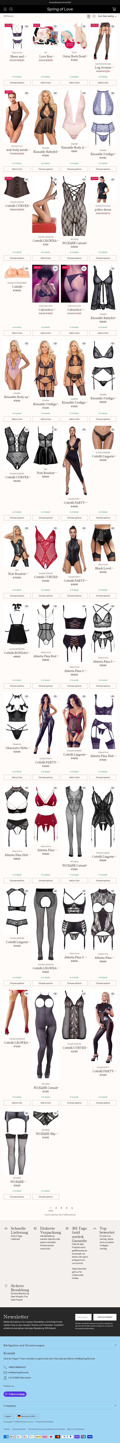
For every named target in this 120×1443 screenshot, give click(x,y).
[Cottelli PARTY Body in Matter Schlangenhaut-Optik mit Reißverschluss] (74, 549)
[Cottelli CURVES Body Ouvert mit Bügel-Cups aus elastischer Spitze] (17, 448)
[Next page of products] (72, 1208)
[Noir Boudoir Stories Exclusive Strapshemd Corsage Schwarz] (17, 545)
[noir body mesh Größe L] (17, 116)
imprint (7, 1429)
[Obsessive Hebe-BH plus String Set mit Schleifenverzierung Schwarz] (17, 717)
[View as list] (94, 16)
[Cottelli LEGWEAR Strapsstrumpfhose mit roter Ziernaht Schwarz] (45, 924)
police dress (103, 209)
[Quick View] (26, 26)
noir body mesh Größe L (17, 152)
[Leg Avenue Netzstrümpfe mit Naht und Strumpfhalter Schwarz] (103, 42)
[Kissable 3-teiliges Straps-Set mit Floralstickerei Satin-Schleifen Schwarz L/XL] (45, 368)
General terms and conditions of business (46, 1429)
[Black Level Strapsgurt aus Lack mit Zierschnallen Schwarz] (103, 542)
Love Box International (46, 58)
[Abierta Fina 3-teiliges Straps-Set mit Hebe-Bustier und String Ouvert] (74, 918)
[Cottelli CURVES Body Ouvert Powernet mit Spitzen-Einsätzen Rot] (45, 547)
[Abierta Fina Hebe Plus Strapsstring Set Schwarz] (17, 816)
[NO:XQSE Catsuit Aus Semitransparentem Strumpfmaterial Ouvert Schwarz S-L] (45, 1035)
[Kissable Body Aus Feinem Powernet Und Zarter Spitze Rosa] (74, 115)
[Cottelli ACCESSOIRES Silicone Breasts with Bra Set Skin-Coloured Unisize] (17, 272)
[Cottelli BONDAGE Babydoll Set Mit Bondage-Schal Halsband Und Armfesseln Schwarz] (17, 624)
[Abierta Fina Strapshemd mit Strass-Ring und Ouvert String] (103, 919)
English (8, 1416)
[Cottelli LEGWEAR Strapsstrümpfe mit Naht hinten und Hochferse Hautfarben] (17, 1013)
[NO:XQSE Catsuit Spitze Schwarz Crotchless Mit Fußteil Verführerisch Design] (74, 206)
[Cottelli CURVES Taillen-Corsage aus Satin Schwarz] (17, 187)
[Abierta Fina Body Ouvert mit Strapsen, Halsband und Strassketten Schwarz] (45, 625)
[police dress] (103, 189)
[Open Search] (11, 9)
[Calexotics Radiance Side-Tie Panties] (74, 284)
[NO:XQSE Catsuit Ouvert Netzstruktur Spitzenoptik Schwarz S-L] (74, 821)
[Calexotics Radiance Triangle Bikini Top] (45, 284)
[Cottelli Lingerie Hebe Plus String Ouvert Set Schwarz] (17, 911)
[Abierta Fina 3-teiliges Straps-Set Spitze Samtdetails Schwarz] (103, 628)
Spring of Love (26, 1421)
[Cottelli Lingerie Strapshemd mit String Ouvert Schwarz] (103, 817)
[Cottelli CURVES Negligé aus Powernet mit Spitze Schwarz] (74, 1015)
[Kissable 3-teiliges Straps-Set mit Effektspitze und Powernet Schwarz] (103, 365)
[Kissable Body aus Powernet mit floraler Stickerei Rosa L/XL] (17, 365)
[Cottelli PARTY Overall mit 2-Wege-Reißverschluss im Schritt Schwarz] (45, 724)
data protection (19, 1429)
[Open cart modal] (114, 9)
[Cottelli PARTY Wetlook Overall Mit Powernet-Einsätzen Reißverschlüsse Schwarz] (103, 1027)
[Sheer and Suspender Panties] (17, 36)
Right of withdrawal (75, 1429)
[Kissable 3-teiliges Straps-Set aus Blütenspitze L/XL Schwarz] (74, 367)
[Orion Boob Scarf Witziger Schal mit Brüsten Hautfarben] (74, 36)
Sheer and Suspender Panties (17, 58)
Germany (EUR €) (28, 1416)
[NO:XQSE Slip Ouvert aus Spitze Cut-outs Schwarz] (45, 1118)
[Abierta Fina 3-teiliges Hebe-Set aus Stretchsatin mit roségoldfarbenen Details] (74, 633)
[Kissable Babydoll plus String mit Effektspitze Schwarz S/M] (103, 288)
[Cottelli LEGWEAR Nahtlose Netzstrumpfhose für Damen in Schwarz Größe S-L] (45, 205)
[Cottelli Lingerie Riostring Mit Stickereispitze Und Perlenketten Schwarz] (103, 437)
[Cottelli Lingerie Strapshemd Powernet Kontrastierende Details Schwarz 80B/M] (74, 720)
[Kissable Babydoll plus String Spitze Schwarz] (45, 117)
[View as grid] (88, 16)
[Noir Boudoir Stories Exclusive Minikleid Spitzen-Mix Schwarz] (45, 446)
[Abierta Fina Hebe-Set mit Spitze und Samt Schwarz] (103, 721)
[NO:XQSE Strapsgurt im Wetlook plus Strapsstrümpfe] (17, 1142)
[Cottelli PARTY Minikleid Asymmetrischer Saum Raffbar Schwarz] (74, 461)
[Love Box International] (45, 36)
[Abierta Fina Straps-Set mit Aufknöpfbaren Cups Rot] (45, 813)
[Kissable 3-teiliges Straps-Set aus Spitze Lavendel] (103, 118)
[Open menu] (5, 9)
